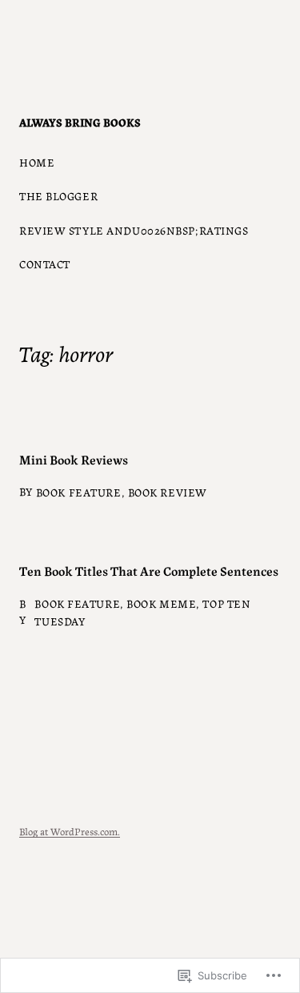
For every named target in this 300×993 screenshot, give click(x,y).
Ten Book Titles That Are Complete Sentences (148, 570)
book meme (161, 603)
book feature (79, 492)
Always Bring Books (80, 122)
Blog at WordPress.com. (69, 830)
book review (167, 492)
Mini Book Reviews (73, 459)
